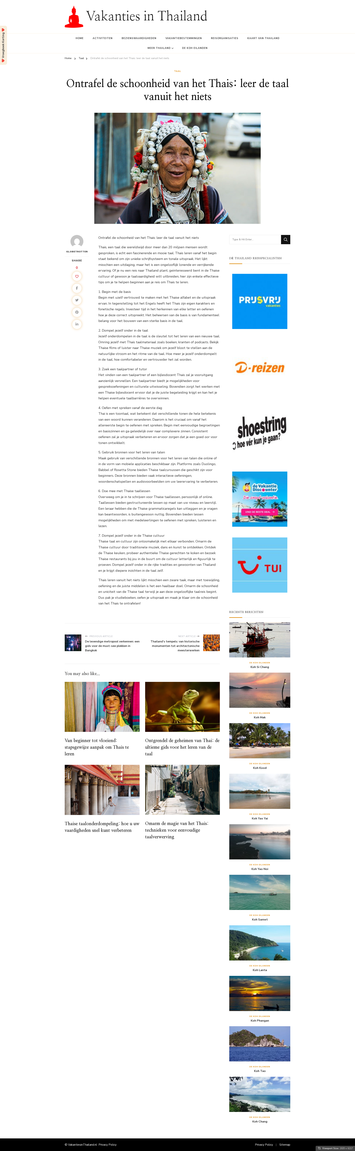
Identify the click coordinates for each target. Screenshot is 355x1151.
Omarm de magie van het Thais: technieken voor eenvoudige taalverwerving (177, 830)
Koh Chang (259, 1122)
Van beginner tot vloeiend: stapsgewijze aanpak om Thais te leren (97, 747)
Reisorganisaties (224, 38)
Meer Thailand (159, 48)
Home (80, 38)
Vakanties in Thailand (146, 16)
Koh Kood (260, 768)
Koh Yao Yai (260, 819)
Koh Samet (260, 920)
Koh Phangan (260, 1021)
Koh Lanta (260, 970)
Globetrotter (77, 251)
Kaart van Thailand (263, 38)
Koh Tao (260, 1071)
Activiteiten (103, 38)
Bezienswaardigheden (139, 38)
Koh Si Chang (260, 667)
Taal (177, 71)
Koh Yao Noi (259, 869)
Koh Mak (260, 717)
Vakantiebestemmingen (183, 38)
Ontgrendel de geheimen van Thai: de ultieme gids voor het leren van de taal (182, 747)
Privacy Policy (107, 1145)
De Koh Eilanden (195, 48)
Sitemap (284, 1145)
